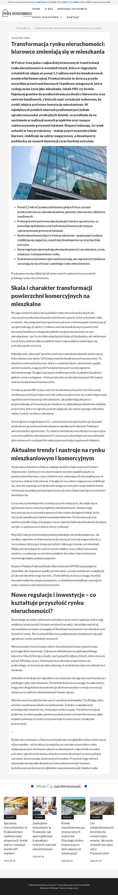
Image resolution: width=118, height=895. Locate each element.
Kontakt (73, 17)
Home (36, 9)
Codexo (62, 888)
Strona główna (23, 28)
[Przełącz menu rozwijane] (61, 17)
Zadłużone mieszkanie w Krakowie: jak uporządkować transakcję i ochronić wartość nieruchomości (44, 836)
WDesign (54, 888)
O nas (49, 9)
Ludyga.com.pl (72, 888)
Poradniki (10, 817)
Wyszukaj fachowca (72, 9)
